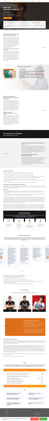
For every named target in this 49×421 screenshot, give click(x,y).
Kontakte (32, 1)
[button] (19, 86)
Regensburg (6, 412)
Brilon (6, 415)
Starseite (15, 1)
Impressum (39, 1)
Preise (28, 1)
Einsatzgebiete (21, 1)
